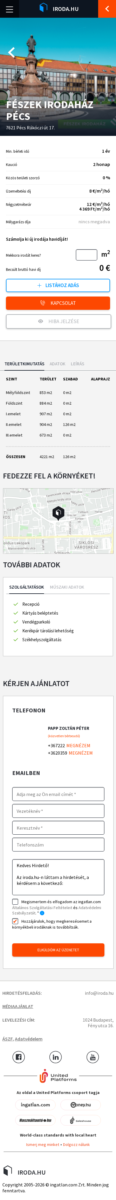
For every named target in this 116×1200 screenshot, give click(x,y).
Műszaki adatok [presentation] (67, 587)
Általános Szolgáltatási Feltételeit (42, 907)
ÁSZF (7, 1039)
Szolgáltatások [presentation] (26, 587)
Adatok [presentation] (57, 364)
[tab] (24, 366)
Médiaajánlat (17, 1006)
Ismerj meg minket (42, 1144)
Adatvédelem (29, 1039)
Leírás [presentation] (77, 364)
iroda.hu (66, 8)
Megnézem (78, 745)
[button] (58, 513)
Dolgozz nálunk (76, 1144)
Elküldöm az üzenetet (58, 949)
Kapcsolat (63, 303)
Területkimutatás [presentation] (24, 364)
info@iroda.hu (99, 993)
